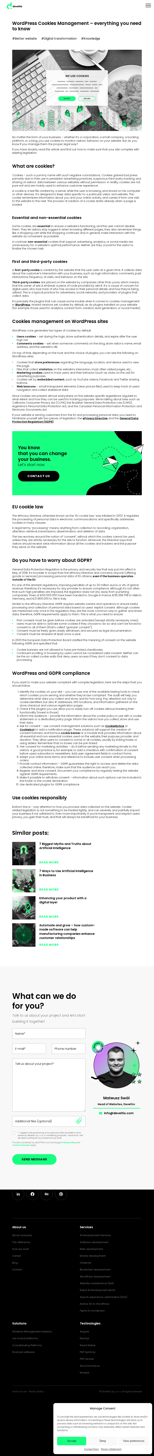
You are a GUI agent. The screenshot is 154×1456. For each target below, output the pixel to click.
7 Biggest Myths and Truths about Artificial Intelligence (65, 846)
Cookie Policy (91, 1449)
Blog (15, 1263)
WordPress (22, 305)
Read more (49, 862)
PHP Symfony (87, 1352)
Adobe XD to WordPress (94, 1304)
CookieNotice (114, 726)
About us (19, 1227)
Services (86, 1227)
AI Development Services (95, 1235)
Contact (17, 1269)
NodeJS (84, 1372)
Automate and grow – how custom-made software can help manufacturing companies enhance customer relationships (67, 931)
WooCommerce (90, 1366)
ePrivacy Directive (95, 418)
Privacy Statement (111, 1449)
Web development (91, 1249)
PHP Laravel (87, 1359)
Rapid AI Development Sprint (97, 1290)
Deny (103, 1440)
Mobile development (93, 1256)
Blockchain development (95, 1269)
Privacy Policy (68, 1142)
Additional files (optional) (33, 1121)
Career (16, 1256)
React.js (84, 1338)
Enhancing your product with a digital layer (62, 900)
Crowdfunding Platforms (27, 1345)
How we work (20, 1249)
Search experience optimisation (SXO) (103, 1297)
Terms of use (19, 1391)
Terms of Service (21, 1145)
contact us (38, 476)
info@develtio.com (119, 1113)
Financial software (23, 1352)
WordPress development (95, 1276)
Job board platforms (25, 1338)
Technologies (90, 1323)
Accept (71, 1440)
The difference (21, 1242)
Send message (34, 1159)
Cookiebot (27, 729)
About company (22, 1235)
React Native (87, 1345)
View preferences (133, 1440)
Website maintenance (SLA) (97, 1283)
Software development (94, 1242)
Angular (84, 1331)
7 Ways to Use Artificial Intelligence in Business (66, 873)
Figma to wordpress (92, 1310)
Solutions (19, 1323)
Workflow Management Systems (32, 1331)
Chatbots (85, 1263)
